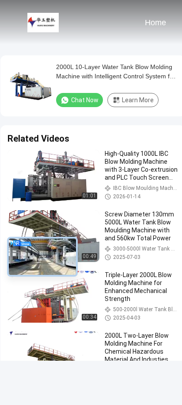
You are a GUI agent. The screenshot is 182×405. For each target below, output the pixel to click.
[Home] (43, 22)
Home (155, 22)
